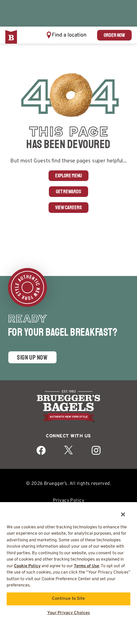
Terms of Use (86, 566)
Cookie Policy (27, 566)
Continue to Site (68, 598)
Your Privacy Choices (68, 613)
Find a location (69, 35)
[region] (68, 559)
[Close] (118, 510)
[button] (66, 35)
